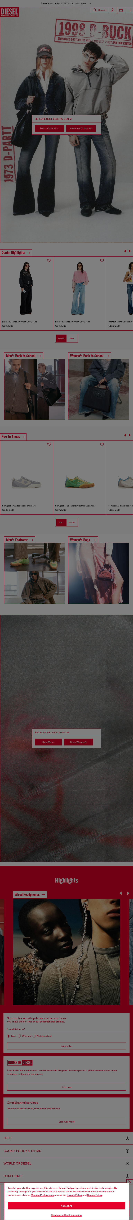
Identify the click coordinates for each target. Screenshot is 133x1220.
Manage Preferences (42, 1195)
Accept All (66, 1205)
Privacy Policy (74, 1195)
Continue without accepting (66, 1215)
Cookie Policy (94, 1195)
